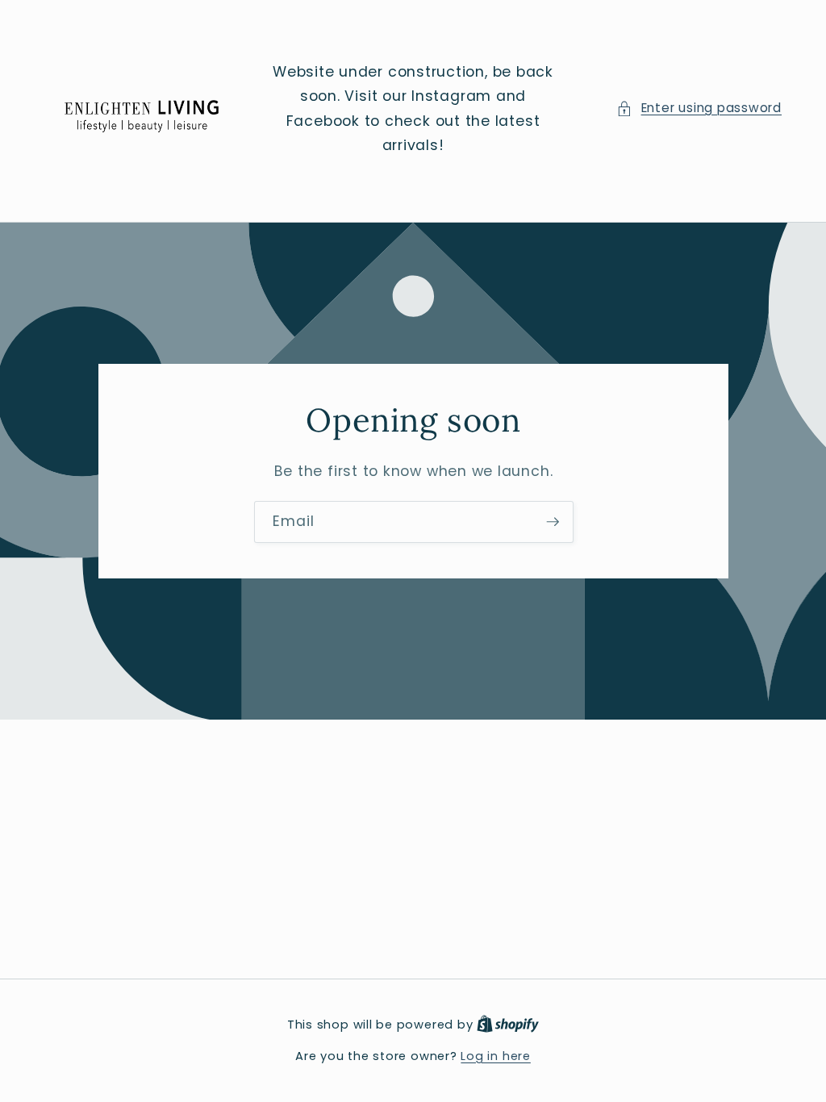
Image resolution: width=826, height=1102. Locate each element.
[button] (699, 108)
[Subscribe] (552, 522)
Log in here (495, 1056)
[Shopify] (508, 1024)
